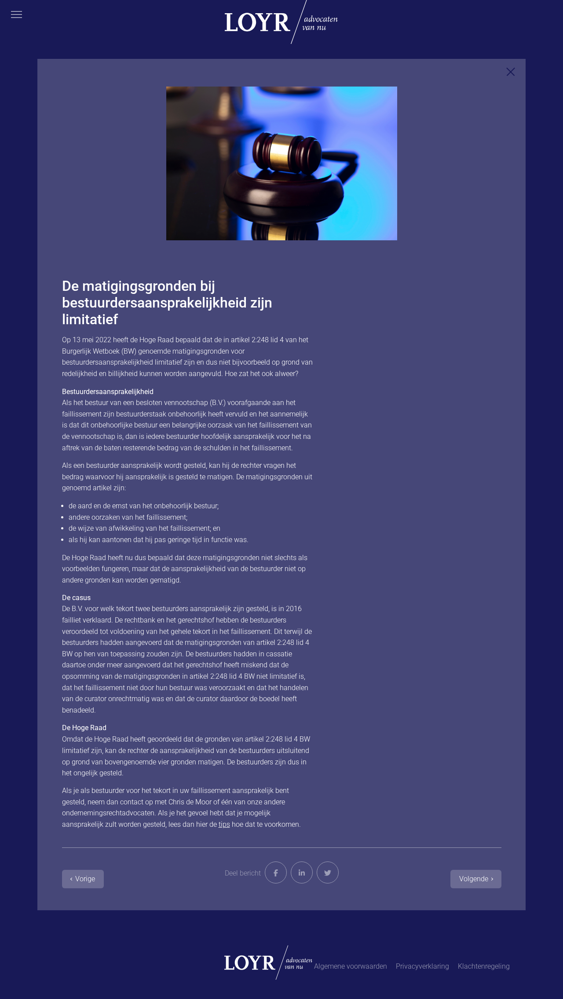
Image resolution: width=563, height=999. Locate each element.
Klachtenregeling (484, 966)
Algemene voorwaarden (350, 966)
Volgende (473, 879)
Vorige (85, 879)
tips (224, 824)
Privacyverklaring (422, 966)
